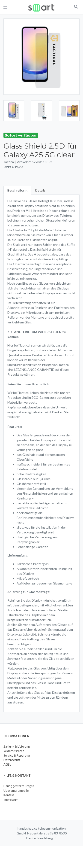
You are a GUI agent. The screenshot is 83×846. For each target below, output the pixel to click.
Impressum (10, 799)
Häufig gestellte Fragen (18, 786)
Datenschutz (11, 760)
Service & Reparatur (16, 755)
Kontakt (8, 795)
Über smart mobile (16, 790)
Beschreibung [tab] (17, 190)
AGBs (7, 764)
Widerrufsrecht (13, 751)
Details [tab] (40, 190)
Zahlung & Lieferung (16, 746)
